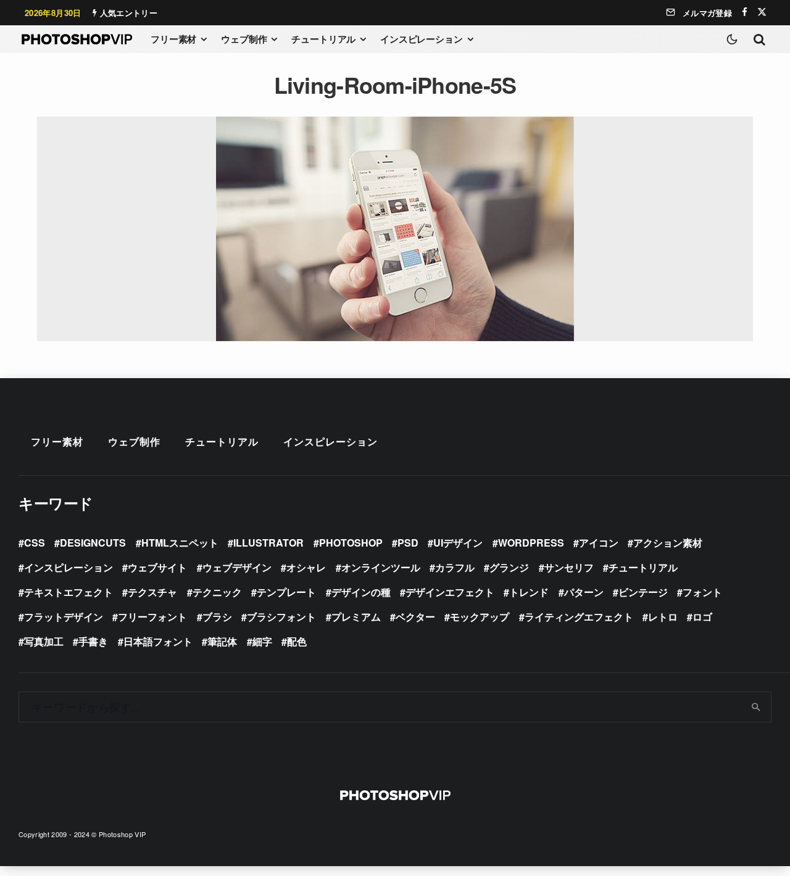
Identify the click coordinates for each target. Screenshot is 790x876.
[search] (756, 707)
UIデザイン (458, 542)
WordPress (531, 542)
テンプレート (286, 592)
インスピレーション (421, 39)
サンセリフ (569, 567)
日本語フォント (158, 641)
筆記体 (222, 641)
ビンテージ (643, 592)
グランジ (509, 567)
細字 (262, 641)
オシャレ (306, 567)
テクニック (217, 592)
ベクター (415, 616)
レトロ (663, 616)
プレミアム (356, 616)
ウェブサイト (157, 567)
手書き (93, 641)
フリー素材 (173, 39)
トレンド (529, 592)
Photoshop (351, 542)
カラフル (455, 567)
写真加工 (44, 641)
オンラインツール (380, 567)
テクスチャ (152, 592)
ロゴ (702, 616)
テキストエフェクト (68, 592)
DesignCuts (93, 542)
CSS (34, 542)
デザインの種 (361, 592)
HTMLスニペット (179, 542)
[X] (761, 12)
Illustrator (268, 542)
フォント (702, 592)
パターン (584, 592)
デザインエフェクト (449, 592)
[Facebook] (744, 12)
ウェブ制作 (244, 39)
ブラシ (217, 616)
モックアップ (479, 616)
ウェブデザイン (237, 567)
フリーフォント (152, 616)
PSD (407, 542)
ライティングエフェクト (579, 616)
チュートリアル (323, 39)
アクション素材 (667, 542)
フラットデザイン (63, 616)
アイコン (598, 542)
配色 (297, 641)
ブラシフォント (281, 616)
